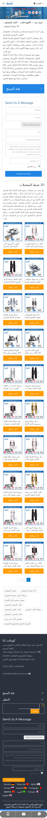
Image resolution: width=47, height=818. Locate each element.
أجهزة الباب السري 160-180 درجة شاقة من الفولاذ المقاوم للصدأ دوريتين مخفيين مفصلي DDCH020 (34, 351)
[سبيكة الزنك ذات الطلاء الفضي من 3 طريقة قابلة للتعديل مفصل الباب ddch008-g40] (12, 373)
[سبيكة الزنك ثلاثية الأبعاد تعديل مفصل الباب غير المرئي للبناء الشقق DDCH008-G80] (12, 480)
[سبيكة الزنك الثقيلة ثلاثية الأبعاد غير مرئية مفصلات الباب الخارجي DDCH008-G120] (12, 515)
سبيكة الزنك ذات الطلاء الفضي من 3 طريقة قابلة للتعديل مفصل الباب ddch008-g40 (12, 387)
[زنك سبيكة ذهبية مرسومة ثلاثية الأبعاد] (34, 409)
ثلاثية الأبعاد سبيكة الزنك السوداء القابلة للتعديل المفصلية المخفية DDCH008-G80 (12, 280)
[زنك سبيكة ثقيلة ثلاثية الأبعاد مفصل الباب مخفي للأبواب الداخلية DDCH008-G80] (12, 444)
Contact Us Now (23, 174)
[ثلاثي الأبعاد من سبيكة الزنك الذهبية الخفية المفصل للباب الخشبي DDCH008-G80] (34, 480)
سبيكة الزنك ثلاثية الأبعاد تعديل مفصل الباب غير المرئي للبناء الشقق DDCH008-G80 (12, 493)
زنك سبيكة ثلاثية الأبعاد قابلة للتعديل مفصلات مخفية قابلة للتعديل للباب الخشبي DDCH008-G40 (12, 422)
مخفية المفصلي (10, 591)
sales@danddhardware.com (15, 673)
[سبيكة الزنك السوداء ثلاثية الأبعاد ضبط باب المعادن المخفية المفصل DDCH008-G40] (34, 373)
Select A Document (31, 125)
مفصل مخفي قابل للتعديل (14, 600)
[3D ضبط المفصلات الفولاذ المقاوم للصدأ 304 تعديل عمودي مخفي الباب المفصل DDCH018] (34, 302)
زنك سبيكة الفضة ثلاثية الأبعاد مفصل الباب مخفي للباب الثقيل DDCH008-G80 (33, 458)
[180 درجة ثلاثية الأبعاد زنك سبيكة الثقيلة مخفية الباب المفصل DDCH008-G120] (34, 551)
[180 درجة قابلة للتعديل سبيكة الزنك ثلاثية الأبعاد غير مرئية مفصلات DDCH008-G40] (34, 231)
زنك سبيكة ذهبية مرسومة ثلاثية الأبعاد (33, 422)
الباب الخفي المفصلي (12, 609)
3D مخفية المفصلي (28, 591)
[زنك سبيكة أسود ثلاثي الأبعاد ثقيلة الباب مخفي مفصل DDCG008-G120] (34, 515)
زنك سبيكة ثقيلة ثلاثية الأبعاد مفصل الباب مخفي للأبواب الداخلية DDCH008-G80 (11, 458)
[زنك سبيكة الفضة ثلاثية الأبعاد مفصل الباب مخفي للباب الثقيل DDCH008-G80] (34, 444)
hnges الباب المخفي (33, 609)
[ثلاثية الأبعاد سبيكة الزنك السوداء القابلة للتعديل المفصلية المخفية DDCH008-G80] (12, 267)
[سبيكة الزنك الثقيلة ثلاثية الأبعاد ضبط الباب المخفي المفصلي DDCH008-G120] (12, 551)
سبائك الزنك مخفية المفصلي (15, 595)
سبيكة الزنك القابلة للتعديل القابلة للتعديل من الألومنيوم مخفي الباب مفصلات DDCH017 (11, 316)
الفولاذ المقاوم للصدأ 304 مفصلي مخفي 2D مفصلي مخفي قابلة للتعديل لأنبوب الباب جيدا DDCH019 (12, 351)
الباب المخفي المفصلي (13, 605)
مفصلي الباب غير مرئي (13, 619)
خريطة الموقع (11, 807)
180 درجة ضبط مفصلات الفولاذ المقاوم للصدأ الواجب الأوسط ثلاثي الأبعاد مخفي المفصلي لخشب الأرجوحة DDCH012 (34, 280)
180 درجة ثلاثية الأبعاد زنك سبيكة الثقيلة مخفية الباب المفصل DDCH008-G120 (34, 564)
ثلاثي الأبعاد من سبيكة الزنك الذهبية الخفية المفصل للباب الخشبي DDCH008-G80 (33, 493)
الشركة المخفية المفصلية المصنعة (17, 624)
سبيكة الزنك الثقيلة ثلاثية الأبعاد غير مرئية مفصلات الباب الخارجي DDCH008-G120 (12, 529)
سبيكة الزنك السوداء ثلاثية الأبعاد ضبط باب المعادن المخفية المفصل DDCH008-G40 (34, 387)
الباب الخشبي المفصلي (13, 614)
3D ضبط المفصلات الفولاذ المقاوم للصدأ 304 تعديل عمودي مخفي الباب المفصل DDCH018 (32, 316)
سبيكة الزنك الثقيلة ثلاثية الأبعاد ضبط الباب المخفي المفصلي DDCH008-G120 (11, 564)
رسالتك (11, 252)
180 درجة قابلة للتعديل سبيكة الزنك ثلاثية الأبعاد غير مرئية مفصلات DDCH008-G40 (34, 245)
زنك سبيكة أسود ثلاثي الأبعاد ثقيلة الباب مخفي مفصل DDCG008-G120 (34, 529)
